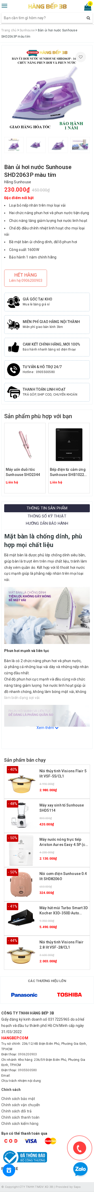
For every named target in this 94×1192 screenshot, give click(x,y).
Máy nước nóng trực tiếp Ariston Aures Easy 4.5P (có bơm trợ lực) (63, 842)
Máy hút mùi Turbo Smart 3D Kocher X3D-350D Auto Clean (63, 911)
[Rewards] (9, 1170)
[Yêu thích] (80, 57)
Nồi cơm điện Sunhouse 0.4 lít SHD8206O (63, 876)
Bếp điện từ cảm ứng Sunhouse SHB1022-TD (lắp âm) (68, 472)
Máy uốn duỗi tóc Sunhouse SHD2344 (23, 472)
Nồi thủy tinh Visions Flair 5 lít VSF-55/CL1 (62, 773)
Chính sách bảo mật (18, 1099)
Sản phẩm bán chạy (25, 760)
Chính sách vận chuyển (20, 1105)
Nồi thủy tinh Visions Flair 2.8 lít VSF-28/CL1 (61, 944)
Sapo (77, 1187)
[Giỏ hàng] (86, 8)
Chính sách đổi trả (16, 1111)
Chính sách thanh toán (20, 1117)
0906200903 (27, 1054)
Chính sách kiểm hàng (19, 1123)
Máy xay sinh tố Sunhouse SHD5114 (61, 807)
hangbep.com (14, 1038)
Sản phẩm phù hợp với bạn (38, 416)
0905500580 (27, 1070)
